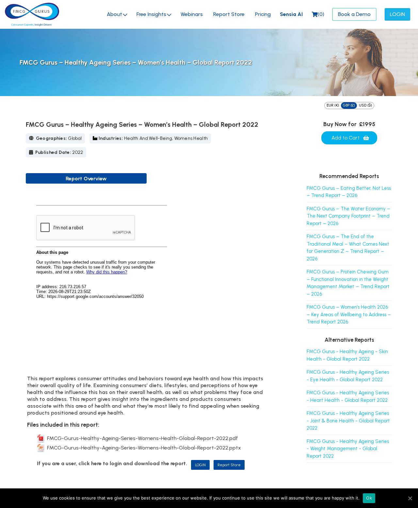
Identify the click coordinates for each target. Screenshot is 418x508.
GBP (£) (349, 105)
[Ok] (410, 498)
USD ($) (365, 105)
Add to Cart (345, 138)
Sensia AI (291, 14)
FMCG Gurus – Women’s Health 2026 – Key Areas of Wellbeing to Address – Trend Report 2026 (349, 314)
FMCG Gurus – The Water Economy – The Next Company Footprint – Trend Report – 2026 (348, 216)
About (114, 14)
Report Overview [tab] (86, 178)
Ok (369, 497)
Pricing (263, 14)
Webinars (192, 14)
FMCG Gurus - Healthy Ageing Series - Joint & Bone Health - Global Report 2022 (348, 420)
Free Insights (151, 14)
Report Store (229, 14)
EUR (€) (333, 105)
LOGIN (200, 465)
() (321, 14)
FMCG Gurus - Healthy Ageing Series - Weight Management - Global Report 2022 (348, 448)
